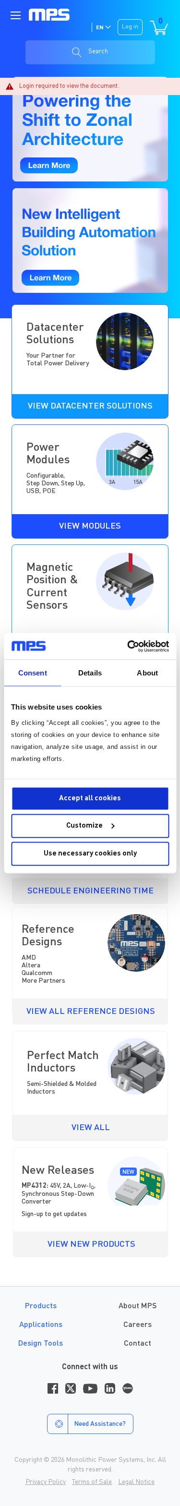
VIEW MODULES (90, 526)
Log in (130, 27)
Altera (31, 965)
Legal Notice (136, 1482)
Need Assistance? (100, 1424)
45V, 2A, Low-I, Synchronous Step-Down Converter (59, 1193)
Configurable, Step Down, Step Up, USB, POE (55, 483)
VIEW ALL (91, 1127)
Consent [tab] (32, 673)
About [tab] (147, 673)
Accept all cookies (90, 798)
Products (41, 1306)
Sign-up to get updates (54, 1214)
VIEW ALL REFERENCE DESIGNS (90, 1011)
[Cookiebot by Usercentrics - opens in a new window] (128, 646)
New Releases (58, 1171)
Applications (40, 1325)
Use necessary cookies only (90, 853)
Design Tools (40, 1344)
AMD (29, 957)
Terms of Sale (92, 1482)
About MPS (137, 1306)
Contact (137, 1344)
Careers (137, 1325)
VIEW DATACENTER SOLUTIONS (90, 406)
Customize (84, 826)
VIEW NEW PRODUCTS (91, 1244)
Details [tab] (90, 673)
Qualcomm (37, 973)
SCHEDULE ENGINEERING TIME (90, 891)
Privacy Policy (45, 1482)
